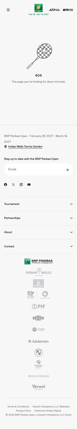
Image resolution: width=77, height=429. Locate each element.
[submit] (67, 169)
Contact (9, 246)
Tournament (12, 204)
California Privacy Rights (47, 410)
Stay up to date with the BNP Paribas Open (31, 159)
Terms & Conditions (18, 406)
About (8, 232)
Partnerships (12, 218)
